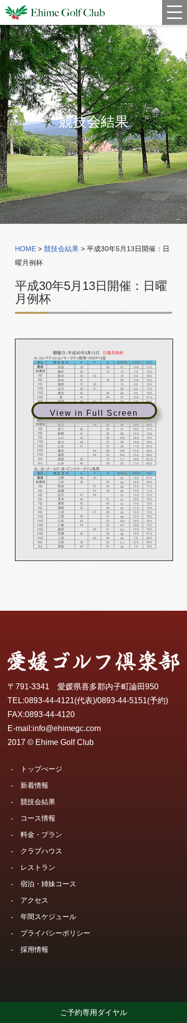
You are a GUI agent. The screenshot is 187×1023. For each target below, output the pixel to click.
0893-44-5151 (122, 700)
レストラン (37, 867)
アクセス (34, 900)
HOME (25, 249)
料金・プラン (41, 834)
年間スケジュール (48, 917)
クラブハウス (41, 851)
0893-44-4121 (49, 700)
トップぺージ (41, 769)
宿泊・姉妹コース (48, 884)
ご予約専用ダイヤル (93, 1012)
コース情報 (37, 818)
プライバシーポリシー (55, 933)
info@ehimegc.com (66, 728)
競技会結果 (37, 802)
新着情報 (34, 785)
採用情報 (34, 949)
